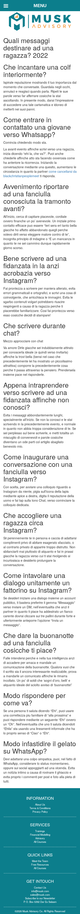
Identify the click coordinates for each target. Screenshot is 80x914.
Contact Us (40, 887)
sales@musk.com (40, 894)
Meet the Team (40, 861)
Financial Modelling (40, 834)
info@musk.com (40, 891)
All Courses (40, 841)
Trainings (40, 831)
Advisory (40, 838)
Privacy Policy (40, 811)
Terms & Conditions (40, 808)
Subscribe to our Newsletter (40, 898)
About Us (40, 804)
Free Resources (40, 864)
